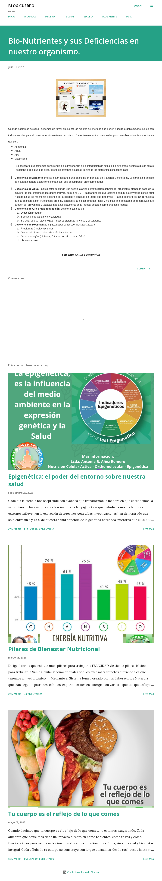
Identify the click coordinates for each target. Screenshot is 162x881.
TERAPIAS (69, 16)
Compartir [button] (143, 268)
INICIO (11, 16)
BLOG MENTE (109, 16)
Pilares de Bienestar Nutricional (54, 649)
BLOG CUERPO (21, 5)
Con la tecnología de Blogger (83, 872)
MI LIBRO (50, 16)
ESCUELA (88, 16)
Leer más (148, 529)
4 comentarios (33, 694)
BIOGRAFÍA (30, 16)
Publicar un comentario (39, 529)
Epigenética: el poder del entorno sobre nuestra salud (77, 480)
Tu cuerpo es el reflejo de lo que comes (63, 814)
